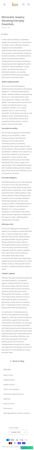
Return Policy (8, 375)
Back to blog (18, 361)
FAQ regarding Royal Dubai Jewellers (16, 413)
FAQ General (7, 408)
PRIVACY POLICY (9, 385)
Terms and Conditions (11, 389)
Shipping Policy (9, 380)
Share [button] (5, 34)
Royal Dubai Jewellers (13, 447)
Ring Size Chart (8, 403)
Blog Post (6, 399)
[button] (4, 4)
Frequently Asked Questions (13, 394)
